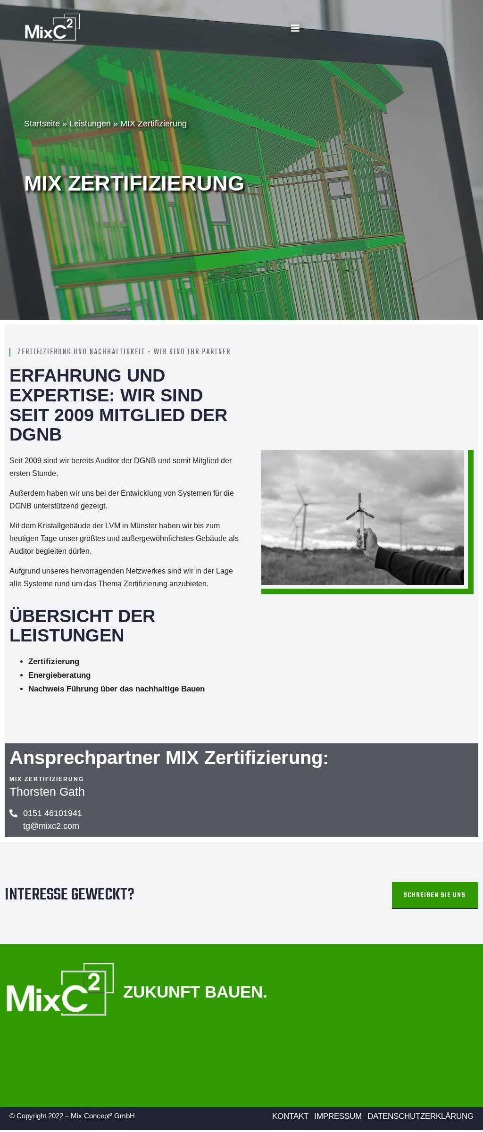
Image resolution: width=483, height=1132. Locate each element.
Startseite (42, 123)
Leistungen (90, 123)
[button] (295, 28)
